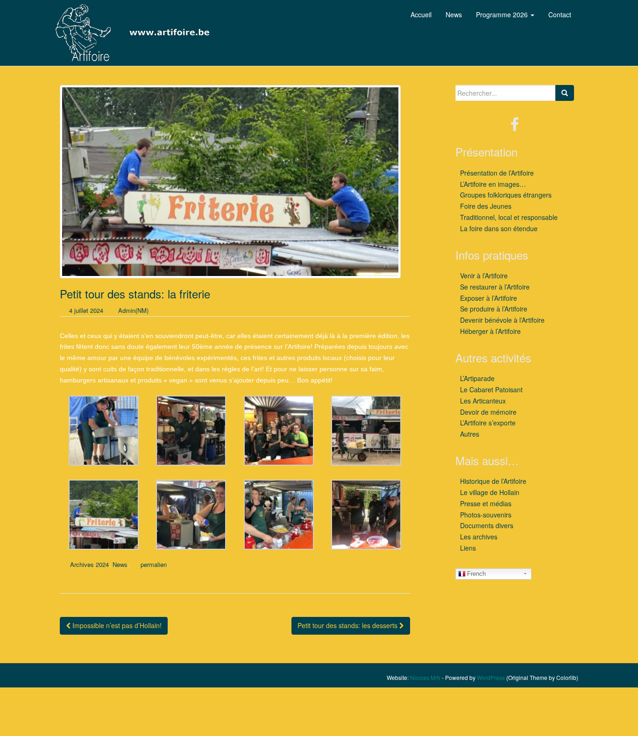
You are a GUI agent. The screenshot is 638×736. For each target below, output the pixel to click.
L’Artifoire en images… (493, 184)
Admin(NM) (133, 310)
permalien (154, 564)
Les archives (478, 536)
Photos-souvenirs (485, 514)
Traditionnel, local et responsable (509, 217)
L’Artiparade (477, 378)
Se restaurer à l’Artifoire (495, 286)
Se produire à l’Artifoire (493, 308)
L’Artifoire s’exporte (488, 422)
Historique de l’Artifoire (493, 481)
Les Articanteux (483, 400)
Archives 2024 (89, 564)
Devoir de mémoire (488, 412)
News (120, 564)
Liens (468, 547)
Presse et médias (485, 503)
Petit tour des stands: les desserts (348, 625)
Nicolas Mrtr (425, 677)
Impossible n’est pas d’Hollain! (116, 625)
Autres (469, 434)
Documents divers (486, 525)
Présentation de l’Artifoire (497, 172)
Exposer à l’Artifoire (488, 298)
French (476, 573)
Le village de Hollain (489, 492)
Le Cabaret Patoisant (491, 389)
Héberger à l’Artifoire (490, 331)
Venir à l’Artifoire (484, 275)
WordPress (491, 677)
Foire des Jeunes (485, 206)
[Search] (564, 93)
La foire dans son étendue (499, 228)
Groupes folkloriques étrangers (506, 194)
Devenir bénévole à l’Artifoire (502, 320)
